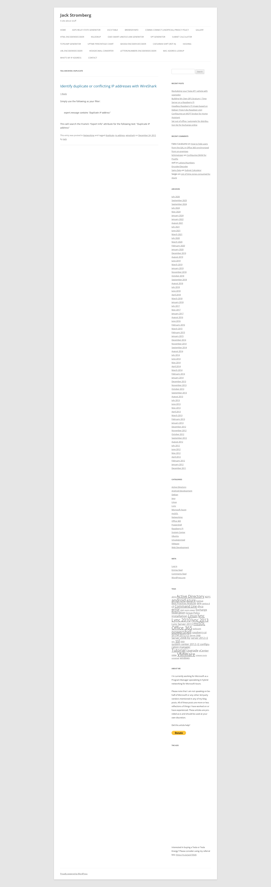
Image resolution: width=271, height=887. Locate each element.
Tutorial (179, 650)
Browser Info (131, 30)
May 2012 (176, 453)
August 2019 (177, 257)
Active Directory (179, 487)
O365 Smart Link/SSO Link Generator (126, 37)
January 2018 (177, 302)
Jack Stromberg (75, 15)
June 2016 (176, 321)
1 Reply (63, 93)
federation (178, 612)
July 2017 (176, 306)
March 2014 (177, 370)
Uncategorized (178, 539)
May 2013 (176, 407)
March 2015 (177, 328)
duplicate (110, 135)
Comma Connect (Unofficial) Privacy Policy (167, 30)
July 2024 (176, 208)
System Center (178, 532)
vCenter (204, 650)
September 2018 (179, 279)
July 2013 (176, 400)
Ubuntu (175, 536)
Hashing (187, 44)
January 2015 (177, 336)
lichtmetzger (177, 155)
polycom (197, 628)
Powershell (177, 524)
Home (63, 30)
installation (179, 616)
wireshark (130, 135)
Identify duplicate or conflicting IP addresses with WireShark (108, 86)
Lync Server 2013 (182, 624)
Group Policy (193, 612)
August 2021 (177, 223)
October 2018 (178, 275)
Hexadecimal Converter (101, 51)
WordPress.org (178, 577)
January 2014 (177, 377)
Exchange (201, 610)
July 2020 (176, 238)
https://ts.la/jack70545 (186, 854)
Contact (92, 57)
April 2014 (176, 366)
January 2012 (177, 464)
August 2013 (177, 396)
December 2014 (179, 340)
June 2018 (176, 290)
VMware (175, 543)
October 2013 (178, 389)
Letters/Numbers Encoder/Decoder (138, 51)
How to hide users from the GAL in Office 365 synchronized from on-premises (190, 147)
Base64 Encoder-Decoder (133, 44)
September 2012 (179, 438)
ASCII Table (112, 30)
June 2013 (176, 404)
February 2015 (178, 332)
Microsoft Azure (179, 509)
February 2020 (178, 245)
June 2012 (176, 449)
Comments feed (179, 573)
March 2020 (177, 241)
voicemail (175, 658)
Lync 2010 (181, 620)
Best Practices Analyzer (184, 603)
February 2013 (178, 419)
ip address (120, 135)
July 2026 (176, 196)
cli (173, 606)
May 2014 (176, 362)
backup (199, 600)
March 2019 (177, 264)
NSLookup (96, 37)
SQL (173, 642)
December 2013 (179, 381)
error (176, 609)
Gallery (200, 30)
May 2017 (176, 309)
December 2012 (179, 426)
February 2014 (178, 373)
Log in (174, 566)
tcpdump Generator (70, 44)
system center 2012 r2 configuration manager (191, 645)
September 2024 (179, 204)
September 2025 (179, 200)
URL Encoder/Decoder (71, 51)
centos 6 (206, 603)
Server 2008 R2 (181, 638)
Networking (88, 135)
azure (191, 600)
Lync (174, 505)
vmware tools (201, 655)
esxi (182, 610)
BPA (199, 603)
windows (185, 657)
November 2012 (179, 430)
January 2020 (177, 249)
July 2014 (176, 355)
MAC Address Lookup (173, 51)
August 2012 (177, 441)
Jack (65, 139)
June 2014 (176, 358)
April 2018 (176, 294)
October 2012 (178, 434)
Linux (174, 502)
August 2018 (177, 283)
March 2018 (177, 298)
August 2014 (177, 351)
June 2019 (176, 260)
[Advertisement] (191, 798)
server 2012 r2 (199, 638)
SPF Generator (158, 37)
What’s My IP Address (70, 57)
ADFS (207, 596)
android (179, 600)
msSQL (175, 513)
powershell (181, 631)
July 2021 (176, 226)
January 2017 (177, 313)
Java (173, 498)
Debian (175, 494)
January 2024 (177, 215)
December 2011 (179, 468)
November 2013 (179, 385)
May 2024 (176, 211)
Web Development (180, 547)
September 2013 (179, 392)
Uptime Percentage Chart (101, 44)
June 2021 (176, 230)
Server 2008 (195, 635)
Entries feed (177, 570)
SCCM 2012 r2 (180, 635)
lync (201, 615)
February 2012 (178, 460)
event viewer (190, 610)
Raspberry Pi (177, 528)
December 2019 (179, 253)
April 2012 (176, 456)
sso (183, 641)
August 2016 (177, 317)
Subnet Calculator (182, 37)
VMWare (186, 654)
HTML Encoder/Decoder (72, 37)
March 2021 (177, 234)
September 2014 (179, 347)
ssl (177, 641)
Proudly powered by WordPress (74, 873)
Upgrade (192, 650)
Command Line (186, 606)
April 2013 (176, 411)
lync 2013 (199, 620)
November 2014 (179, 343)
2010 (174, 596)
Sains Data (176, 170)
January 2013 (177, 422)
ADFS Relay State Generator (86, 30)
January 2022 (177, 219)
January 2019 (177, 268)
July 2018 (176, 287)
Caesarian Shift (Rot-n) (164, 44)
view (174, 655)
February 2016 (178, 324)
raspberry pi (199, 632)
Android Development (182, 490)
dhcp (200, 606)
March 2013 (177, 415)
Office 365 (176, 521)
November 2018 (179, 272)
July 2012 (176, 445)
